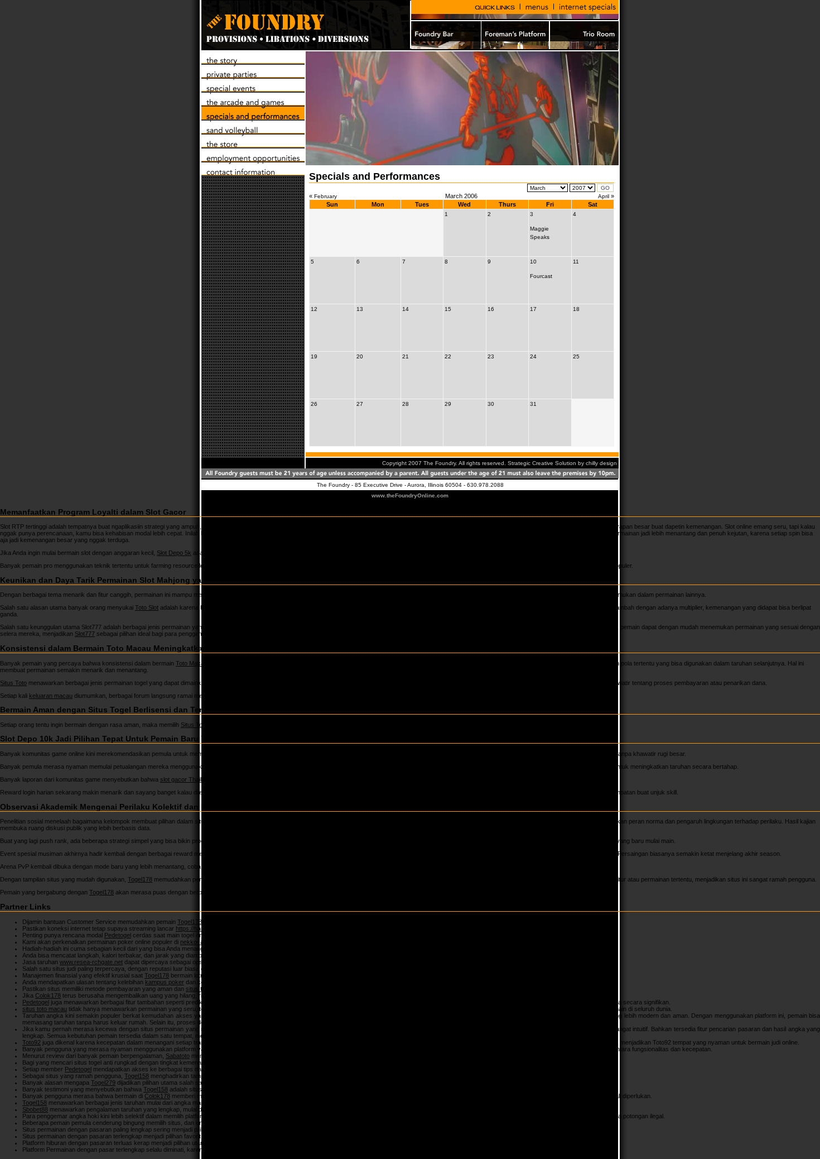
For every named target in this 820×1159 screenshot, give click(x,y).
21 (405, 356)
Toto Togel (333, 821)
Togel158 (233, 948)
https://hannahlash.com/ (208, 928)
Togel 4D (227, 866)
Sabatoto (178, 1055)
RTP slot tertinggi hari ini (381, 526)
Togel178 (140, 879)
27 (359, 404)
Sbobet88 (35, 1109)
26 (314, 404)
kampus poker (164, 982)
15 (448, 309)
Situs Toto (13, 682)
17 (533, 309)
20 (359, 356)
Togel (337, 840)
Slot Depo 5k (174, 552)
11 (576, 261)
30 (491, 404)
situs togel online (442, 1015)
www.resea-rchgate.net (91, 962)
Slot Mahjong (362, 594)
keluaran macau (51, 695)
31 (533, 404)
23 (491, 356)
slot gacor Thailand (185, 779)
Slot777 (85, 633)
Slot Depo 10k (243, 753)
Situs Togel (195, 724)
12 (314, 309)
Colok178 (48, 995)
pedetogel (414, 565)
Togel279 (247, 1062)
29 (448, 404)
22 (448, 356)
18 (576, 309)
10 (533, 261)
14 (405, 309)
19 (314, 356)
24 (533, 356)
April (603, 196)
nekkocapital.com (204, 941)
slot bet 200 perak (234, 766)
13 (359, 309)
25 (576, 356)
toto (337, 792)
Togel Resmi (264, 1116)
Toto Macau (192, 663)
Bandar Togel (347, 1142)
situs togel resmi (208, 988)
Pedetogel (117, 935)
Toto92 (275, 1029)
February (325, 196)
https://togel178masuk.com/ (301, 968)
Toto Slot (146, 607)
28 (405, 404)
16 (491, 309)
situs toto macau (44, 1008)
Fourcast (541, 276)
